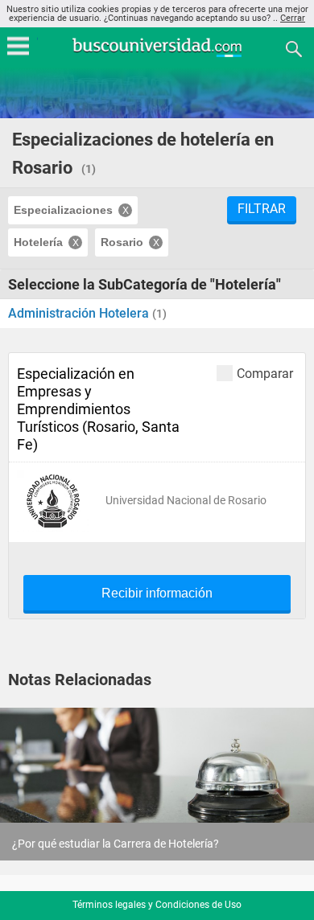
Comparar (265, 373)
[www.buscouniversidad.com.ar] (157, 55)
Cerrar (292, 18)
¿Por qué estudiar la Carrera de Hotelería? (115, 843)
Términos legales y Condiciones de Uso (157, 904)
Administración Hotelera (80, 313)
